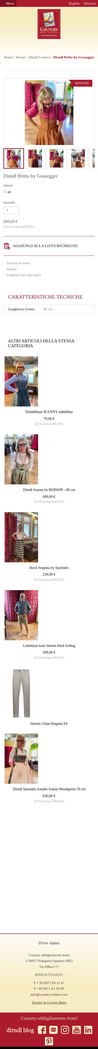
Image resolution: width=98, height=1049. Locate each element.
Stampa (11, 269)
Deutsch (90, 3)
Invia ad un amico (18, 263)
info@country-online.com (49, 994)
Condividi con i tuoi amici (23, 275)
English (74, 3)
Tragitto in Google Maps (49, 1002)
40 (9, 192)
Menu (9, 3)
